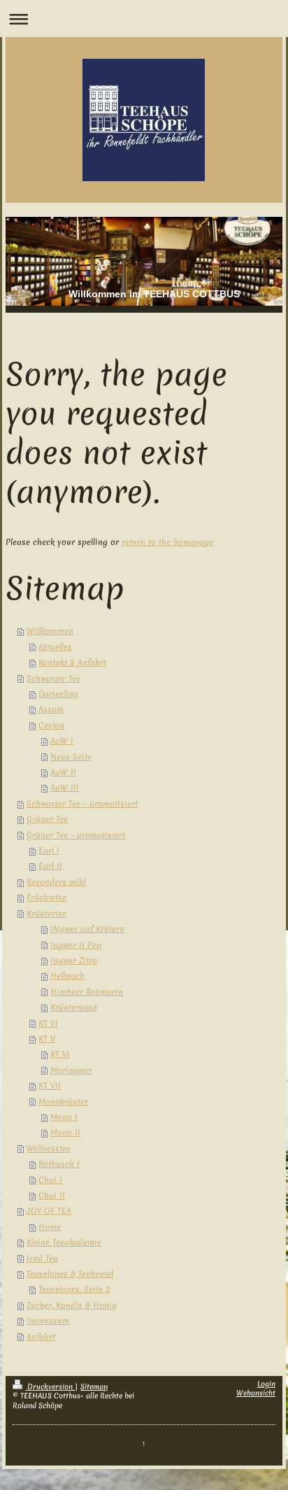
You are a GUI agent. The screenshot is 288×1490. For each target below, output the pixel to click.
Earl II (50, 866)
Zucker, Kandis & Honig (72, 1305)
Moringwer (71, 1070)
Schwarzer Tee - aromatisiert (82, 803)
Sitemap (94, 1386)
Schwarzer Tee (53, 678)
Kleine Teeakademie (64, 1242)
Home (49, 1227)
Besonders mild (56, 882)
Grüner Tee (47, 819)
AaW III (64, 787)
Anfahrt (41, 1336)
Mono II (65, 1132)
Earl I (48, 850)
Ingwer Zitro (73, 960)
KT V (46, 1038)
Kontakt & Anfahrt (72, 662)
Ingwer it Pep (75, 945)
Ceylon (51, 725)
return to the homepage (167, 542)
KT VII (49, 1085)
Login (266, 1384)
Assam (51, 709)
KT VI (48, 1023)
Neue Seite (71, 756)
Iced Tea (42, 1258)
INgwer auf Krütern (87, 929)
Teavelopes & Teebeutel (70, 1273)
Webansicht (255, 1393)
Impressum (48, 1320)
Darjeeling (58, 694)
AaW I (61, 740)
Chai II (51, 1195)
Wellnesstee (49, 1148)
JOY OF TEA (49, 1210)
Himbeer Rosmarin (86, 992)
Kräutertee (46, 913)
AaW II (63, 772)
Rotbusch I (59, 1164)
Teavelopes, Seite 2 (74, 1289)
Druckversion (50, 1386)
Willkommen (50, 631)
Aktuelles (55, 647)
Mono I (64, 1117)
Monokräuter (63, 1101)
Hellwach (67, 975)
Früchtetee (46, 897)
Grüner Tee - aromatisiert (76, 835)
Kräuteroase (73, 1007)
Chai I (50, 1180)
